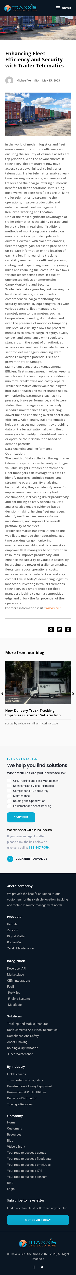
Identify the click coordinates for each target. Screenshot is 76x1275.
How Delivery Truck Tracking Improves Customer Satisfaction (33, 712)
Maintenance (21, 795)
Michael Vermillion (28, 723)
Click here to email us (31, 859)
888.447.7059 (39, 847)
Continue (21, 817)
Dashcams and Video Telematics (33, 785)
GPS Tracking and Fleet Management (36, 780)
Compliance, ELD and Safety (30, 790)
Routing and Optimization (29, 801)
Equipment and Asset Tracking (32, 806)
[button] (63, 8)
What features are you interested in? (36, 773)
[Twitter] (42, 1267)
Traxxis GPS (52, 608)
